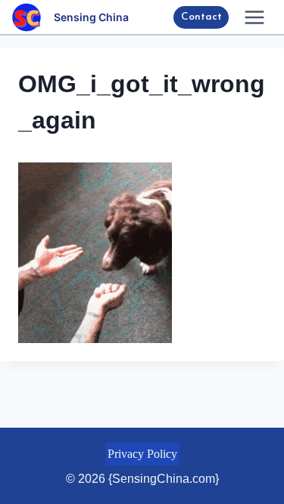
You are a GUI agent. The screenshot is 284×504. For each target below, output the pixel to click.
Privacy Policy (142, 453)
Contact (201, 17)
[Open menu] (254, 17)
